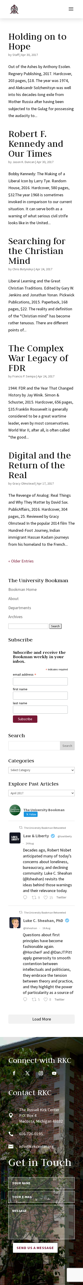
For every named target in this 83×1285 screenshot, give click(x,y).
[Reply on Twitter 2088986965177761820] (26, 1000)
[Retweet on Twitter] (20, 827)
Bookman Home (22, 589)
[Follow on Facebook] (14, 1073)
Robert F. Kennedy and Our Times (35, 143)
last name (20, 703)
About (13, 598)
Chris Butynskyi (22, 269)
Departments (19, 607)
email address (24, 674)
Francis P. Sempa (24, 376)
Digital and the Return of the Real (39, 465)
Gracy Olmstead (23, 483)
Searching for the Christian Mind (36, 250)
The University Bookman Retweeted (45, 827)
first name (20, 689)
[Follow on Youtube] (54, 1073)
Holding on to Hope (37, 41)
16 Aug (46, 928)
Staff (15, 55)
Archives (15, 616)
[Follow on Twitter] (27, 1073)
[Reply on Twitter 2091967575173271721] (26, 898)
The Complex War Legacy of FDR (38, 358)
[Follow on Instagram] (41, 1073)
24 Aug (30, 843)
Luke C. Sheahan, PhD (43, 920)
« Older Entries (21, 561)
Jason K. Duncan (23, 162)
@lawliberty (65, 836)
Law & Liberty (36, 835)
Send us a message (35, 1247)
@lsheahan (30, 928)
